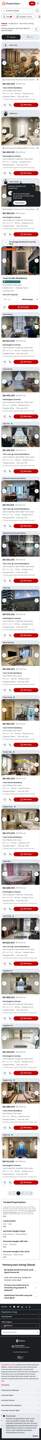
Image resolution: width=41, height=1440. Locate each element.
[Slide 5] (22, 272)
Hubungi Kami (6, 1316)
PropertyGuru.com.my (8, 1365)
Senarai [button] (12, 37)
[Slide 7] (25, 143)
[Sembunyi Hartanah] (31, 52)
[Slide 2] (16, 272)
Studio (5, 1244)
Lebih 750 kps (18, 1254)
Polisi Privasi (10, 1425)
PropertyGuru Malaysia (10, 1390)
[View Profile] (20, 45)
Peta (31, 37)
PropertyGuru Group (9, 1312)
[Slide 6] (23, 143)
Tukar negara (6, 1322)
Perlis (4, 1224)
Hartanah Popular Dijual (10, 1410)
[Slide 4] (20, 143)
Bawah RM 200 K (8, 1234)
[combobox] (19, 10)
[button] (4, 23)
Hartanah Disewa (8, 1400)
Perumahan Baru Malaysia (11, 1405)
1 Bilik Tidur (12, 1244)
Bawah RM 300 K (21, 1234)
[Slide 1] (15, 143)
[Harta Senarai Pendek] (36, 52)
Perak (10, 1224)
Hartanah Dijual (7, 1395)
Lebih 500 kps (7, 1254)
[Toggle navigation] (38, 3)
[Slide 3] (18, 143)
